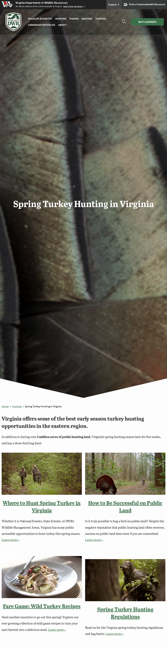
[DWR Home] (13, 21)
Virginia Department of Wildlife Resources (41, 2)
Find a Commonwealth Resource (147, 4)
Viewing (100, 19)
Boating (87, 19)
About (62, 25)
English (114, 4)
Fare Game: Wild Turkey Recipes (41, 606)
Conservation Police (41, 25)
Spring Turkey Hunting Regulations (125, 612)
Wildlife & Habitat (40, 19)
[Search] (124, 22)
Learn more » (10, 540)
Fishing (74, 19)
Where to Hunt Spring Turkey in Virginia (42, 506)
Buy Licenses (147, 22)
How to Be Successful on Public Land (125, 506)
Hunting (60, 19)
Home (5, 406)
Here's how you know (72, 6)
